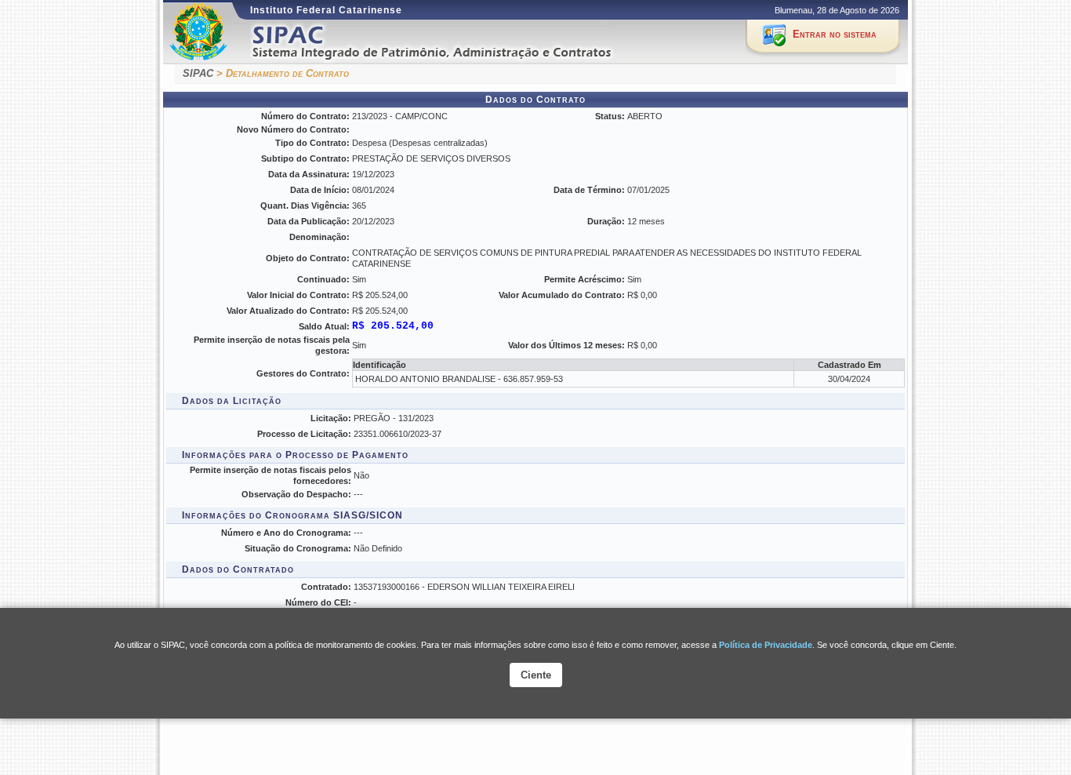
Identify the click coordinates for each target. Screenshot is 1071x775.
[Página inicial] (452, 42)
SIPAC (198, 73)
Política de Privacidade (765, 644)
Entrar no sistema (835, 34)
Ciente (536, 675)
